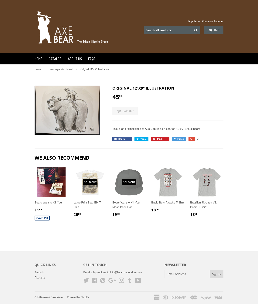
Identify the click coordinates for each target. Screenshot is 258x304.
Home (38, 59)
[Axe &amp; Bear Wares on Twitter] (86, 281)
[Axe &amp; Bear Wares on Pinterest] (103, 281)
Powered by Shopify (78, 297)
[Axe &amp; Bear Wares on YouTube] (138, 281)
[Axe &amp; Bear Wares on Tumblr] (130, 281)
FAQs (91, 59)
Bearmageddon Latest (61, 69)
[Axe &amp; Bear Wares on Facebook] (94, 281)
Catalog (55, 59)
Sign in (192, 21)
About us (75, 59)
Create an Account (212, 21)
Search (39, 272)
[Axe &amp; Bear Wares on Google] (112, 281)
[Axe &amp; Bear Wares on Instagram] (121, 281)
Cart (216, 30)
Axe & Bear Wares (53, 297)
